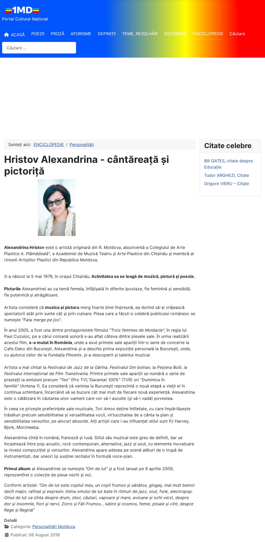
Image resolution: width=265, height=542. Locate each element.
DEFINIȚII (107, 33)
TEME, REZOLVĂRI (140, 33)
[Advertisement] (132, 96)
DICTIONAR (175, 33)
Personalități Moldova (53, 526)
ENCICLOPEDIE (208, 33)
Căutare (237, 33)
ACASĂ (18, 34)
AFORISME (81, 33)
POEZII (37, 33)
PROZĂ (57, 33)
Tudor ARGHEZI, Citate (226, 175)
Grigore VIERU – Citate (226, 183)
